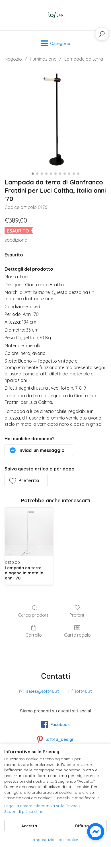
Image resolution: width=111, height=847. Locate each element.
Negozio (13, 59)
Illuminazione (43, 59)
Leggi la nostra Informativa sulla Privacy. (42, 805)
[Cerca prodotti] (101, 33)
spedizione (16, 240)
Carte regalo (77, 635)
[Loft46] (55, 15)
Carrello (33, 635)
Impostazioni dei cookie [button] (55, 839)
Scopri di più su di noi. (24, 811)
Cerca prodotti (33, 615)
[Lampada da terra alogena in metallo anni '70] (29, 532)
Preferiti (77, 615)
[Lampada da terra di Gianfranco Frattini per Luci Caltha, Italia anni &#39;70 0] (55, 119)
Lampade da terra (83, 59)
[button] (39, 450)
